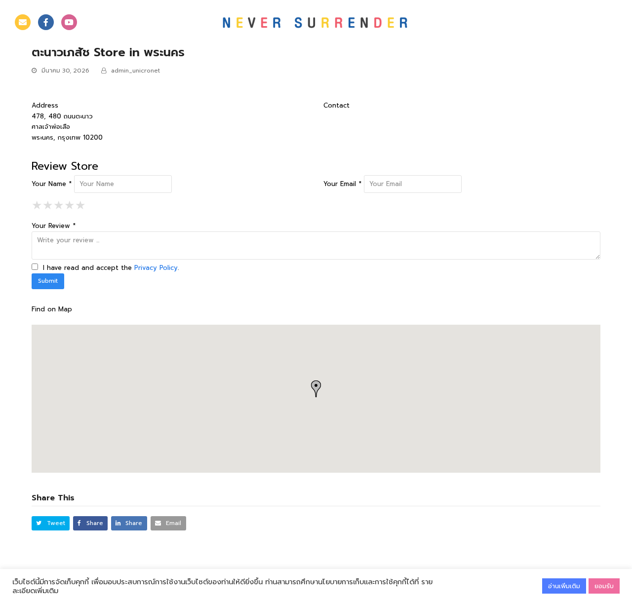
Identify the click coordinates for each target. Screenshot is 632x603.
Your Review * (54, 225)
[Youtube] (69, 22)
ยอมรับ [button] (604, 586)
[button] (51, 523)
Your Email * (342, 183)
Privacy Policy (156, 267)
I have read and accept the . (109, 267)
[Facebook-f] (46, 22)
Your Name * (52, 183)
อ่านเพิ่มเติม (564, 586)
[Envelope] (23, 22)
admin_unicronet (135, 70)
